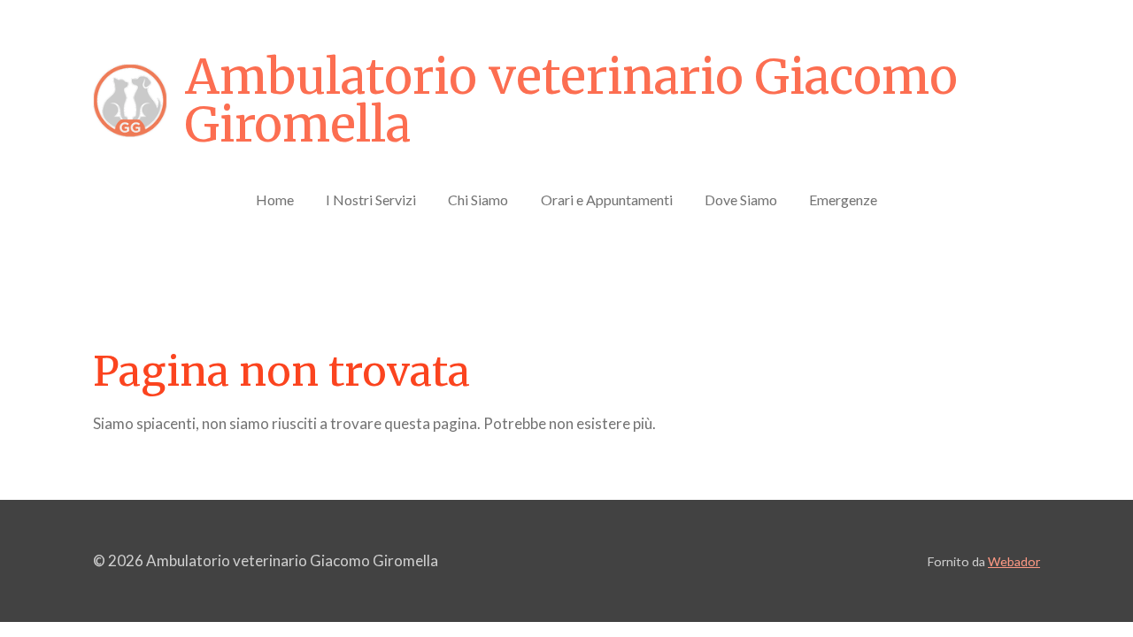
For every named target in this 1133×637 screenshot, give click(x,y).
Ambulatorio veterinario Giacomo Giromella (571, 101)
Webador (1014, 561)
